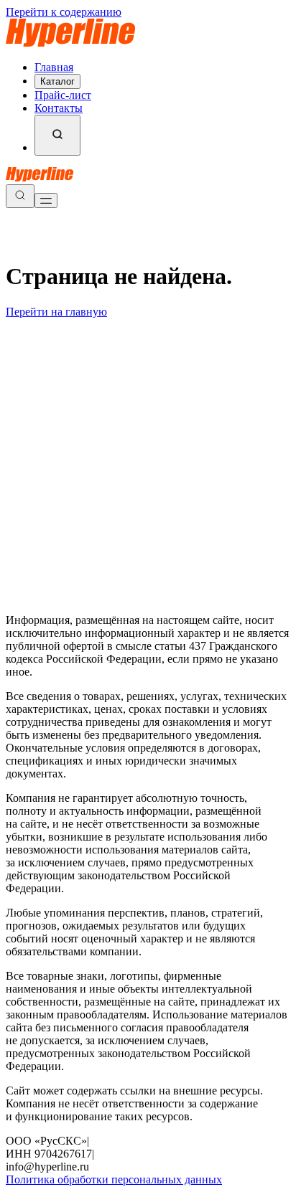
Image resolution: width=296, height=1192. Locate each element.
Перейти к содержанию (63, 12)
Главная (53, 67)
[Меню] (45, 200)
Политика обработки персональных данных (114, 1179)
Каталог (57, 81)
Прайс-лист (62, 95)
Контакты (58, 108)
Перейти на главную (56, 312)
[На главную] (70, 43)
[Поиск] (57, 135)
